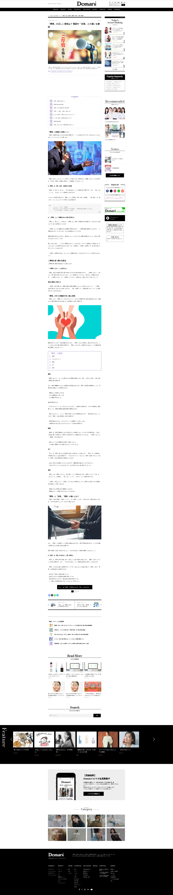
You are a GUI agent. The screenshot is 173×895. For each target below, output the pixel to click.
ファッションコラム (51, 871)
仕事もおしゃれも (62, 71)
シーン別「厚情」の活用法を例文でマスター (62, 118)
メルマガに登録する (94, 794)
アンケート (114, 217)
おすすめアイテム (51, 873)
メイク (59, 869)
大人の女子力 (69, 71)
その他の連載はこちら (114, 175)
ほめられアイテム (117, 87)
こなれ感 (108, 83)
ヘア (59, 873)
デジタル (69, 873)
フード (75, 871)
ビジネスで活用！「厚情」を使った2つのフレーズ (63, 114)
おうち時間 (115, 89)
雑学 (69, 869)
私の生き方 (76, 882)
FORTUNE (102, 9)
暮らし (75, 869)
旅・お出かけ (76, 879)
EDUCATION (86, 9)
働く (52, 15)
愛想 (53, 356)
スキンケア (60, 871)
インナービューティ (61, 882)
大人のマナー (109, 87)
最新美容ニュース (61, 877)
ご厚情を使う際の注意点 (58, 104)
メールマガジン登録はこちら (115, 194)
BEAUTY (63, 9)
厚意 (53, 367)
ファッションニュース (52, 875)
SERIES (110, 9)
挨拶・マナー (58, 15)
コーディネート (51, 869)
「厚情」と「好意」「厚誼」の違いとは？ (62, 111)
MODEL (95, 9)
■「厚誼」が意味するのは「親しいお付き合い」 (77, 587)
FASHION (55, 9)
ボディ (59, 875)
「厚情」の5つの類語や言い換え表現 (61, 107)
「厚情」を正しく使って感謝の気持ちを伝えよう (63, 124)
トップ (49, 15)
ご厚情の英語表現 (57, 121)
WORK (70, 9)
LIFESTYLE (77, 9)
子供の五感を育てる (86, 869)
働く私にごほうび (117, 85)
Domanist (108, 89)
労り (53, 365)
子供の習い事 (85, 875)
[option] (23, 744)
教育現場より (85, 873)
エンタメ (76, 873)
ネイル (59, 880)
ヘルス (75, 875)
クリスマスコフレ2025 (62, 879)
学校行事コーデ (86, 871)
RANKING (117, 9)
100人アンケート (77, 884)
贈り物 (75, 886)
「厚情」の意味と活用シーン (59, 101)
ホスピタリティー (56, 359)
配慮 (53, 362)
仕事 (54, 15)
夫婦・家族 (76, 880)
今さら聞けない (54, 71)
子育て (75, 877)
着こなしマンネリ (115, 83)
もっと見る (115, 69)
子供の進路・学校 (86, 877)
